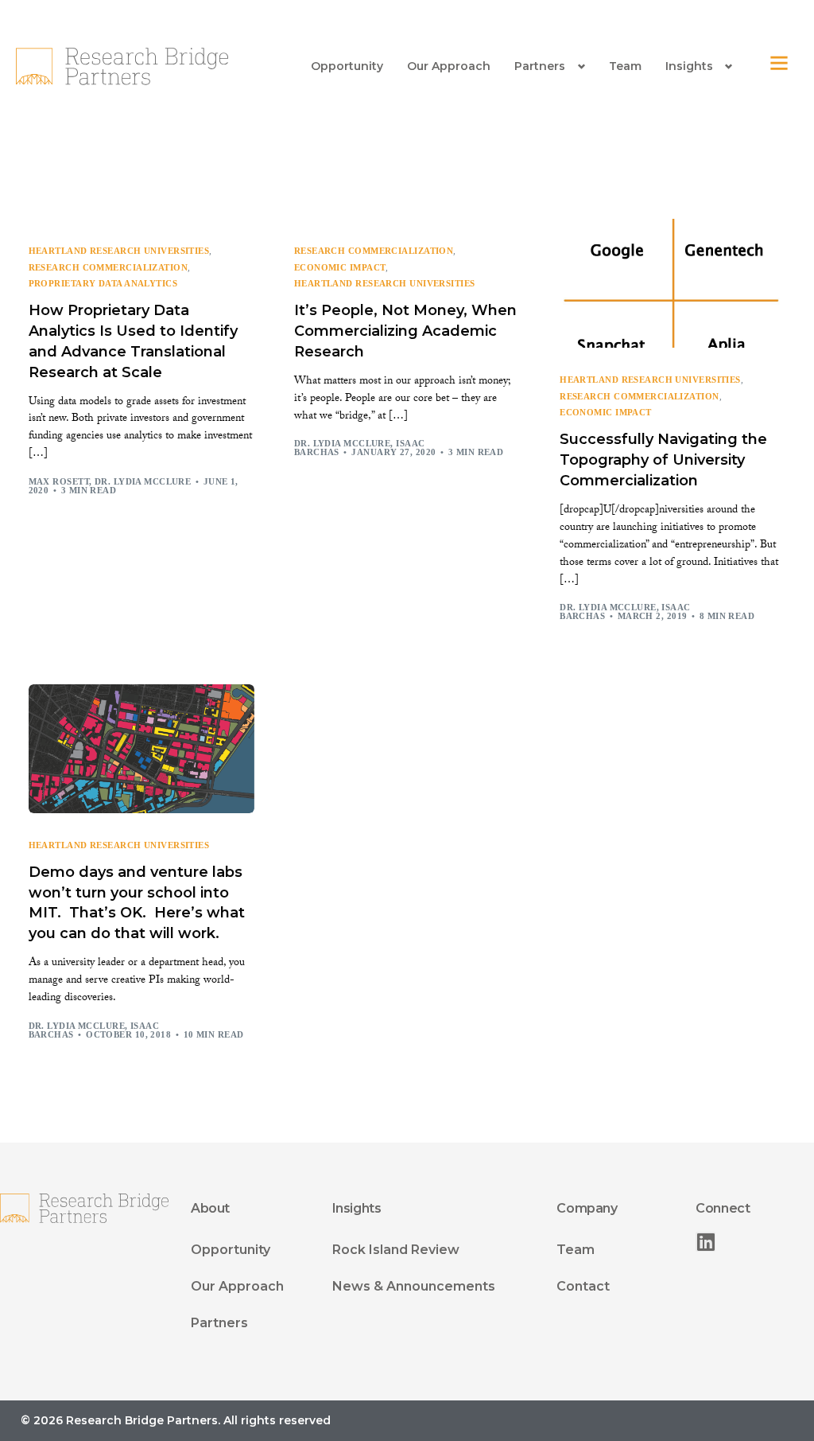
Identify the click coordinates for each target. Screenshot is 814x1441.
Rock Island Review (395, 1249)
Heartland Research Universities (119, 251)
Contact (583, 1286)
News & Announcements (413, 1286)
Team (625, 66)
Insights (689, 66)
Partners (539, 66)
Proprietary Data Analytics (103, 283)
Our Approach (448, 66)
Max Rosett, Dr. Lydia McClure (110, 481)
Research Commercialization (108, 267)
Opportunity (347, 66)
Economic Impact (340, 267)
